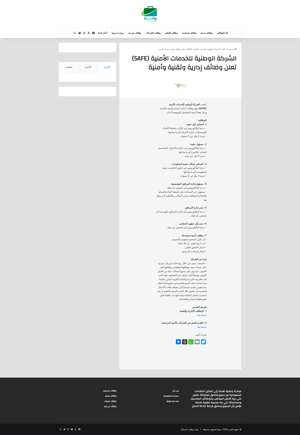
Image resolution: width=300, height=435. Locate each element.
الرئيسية (231, 49)
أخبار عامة (102, 33)
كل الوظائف (222, 33)
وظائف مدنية (206, 33)
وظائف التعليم (171, 33)
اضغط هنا (202, 315)
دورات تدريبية (118, 33)
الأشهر (107, 67)
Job (223, 49)
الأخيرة (88, 67)
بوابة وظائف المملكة (189, 429)
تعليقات (68, 67)
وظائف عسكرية (189, 33)
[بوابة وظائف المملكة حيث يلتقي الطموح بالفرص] (150, 14)
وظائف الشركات (153, 33)
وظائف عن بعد (134, 33)
